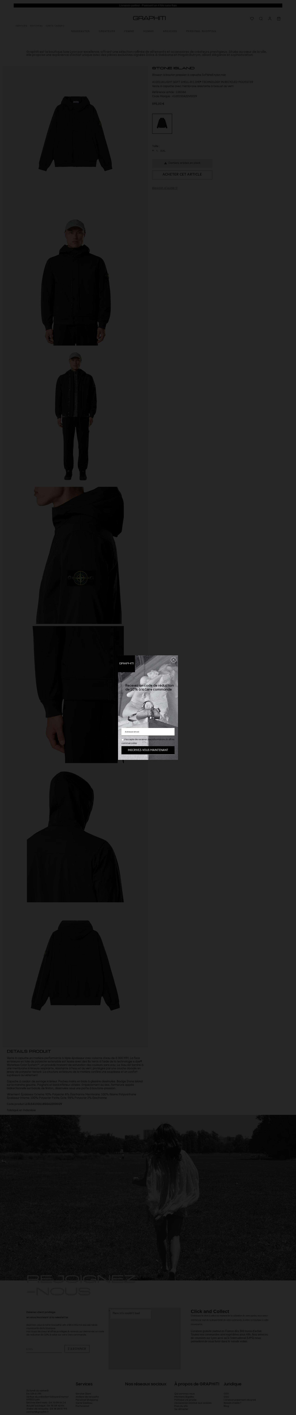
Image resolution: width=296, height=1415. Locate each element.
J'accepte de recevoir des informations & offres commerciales (147, 741)
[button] (173, 660)
